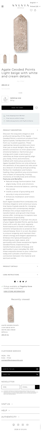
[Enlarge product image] (20, 33)
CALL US (6, 374)
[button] (26, 281)
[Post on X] (17, 281)
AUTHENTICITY (9, 417)
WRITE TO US (8, 369)
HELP (4, 410)
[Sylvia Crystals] (20, 6)
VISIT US (5, 404)
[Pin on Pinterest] (20, 281)
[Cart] (35, 10)
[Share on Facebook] (15, 281)
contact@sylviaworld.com (12, 360)
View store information (14, 291)
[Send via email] (23, 281)
